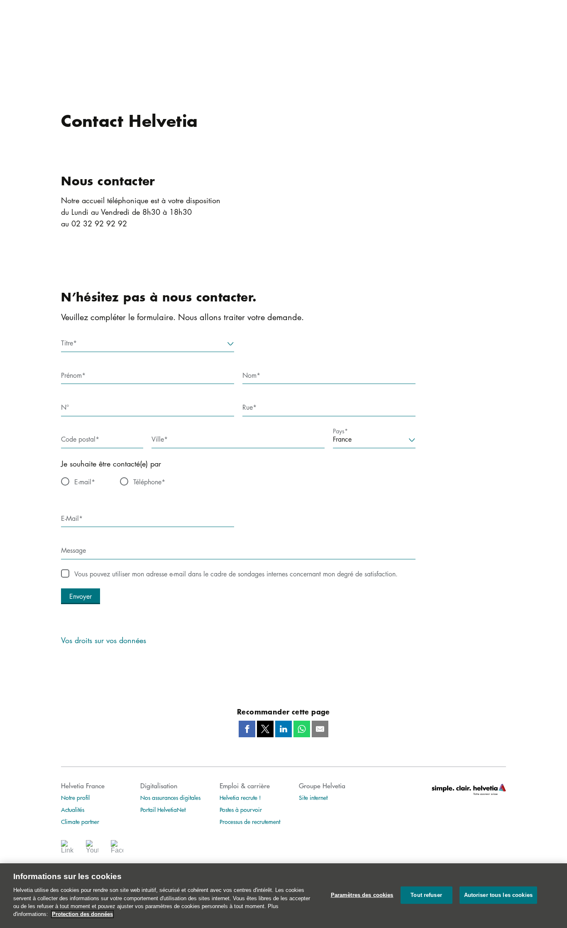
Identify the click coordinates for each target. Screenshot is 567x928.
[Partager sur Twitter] (265, 729)
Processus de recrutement (250, 821)
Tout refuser (426, 895)
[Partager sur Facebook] (247, 729)
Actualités (72, 809)
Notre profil (75, 797)
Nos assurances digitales (170, 797)
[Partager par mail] (320, 729)
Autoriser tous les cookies (498, 895)
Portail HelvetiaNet (163, 809)
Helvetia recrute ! (240, 797)
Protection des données (82, 914)
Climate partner (80, 821)
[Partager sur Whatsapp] (301, 729)
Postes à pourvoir (241, 809)
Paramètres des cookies (362, 895)
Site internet (313, 797)
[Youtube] (92, 849)
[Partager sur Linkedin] (283, 729)
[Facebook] (117, 849)
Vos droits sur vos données (103, 640)
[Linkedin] (67, 849)
